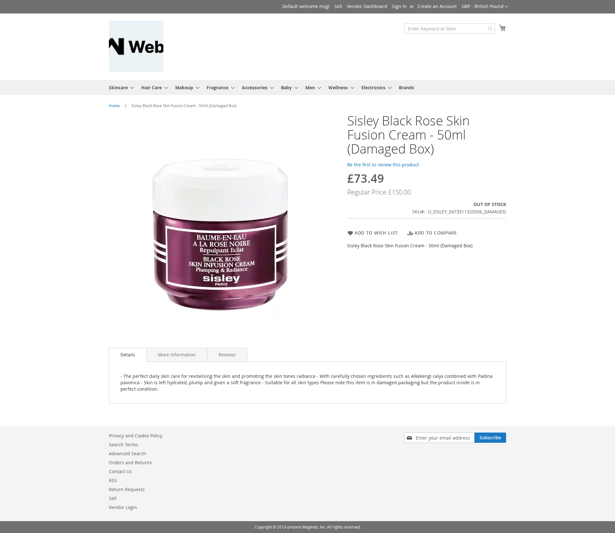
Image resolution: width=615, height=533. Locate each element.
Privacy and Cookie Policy (135, 436)
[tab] (128, 355)
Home (114, 105)
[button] (485, 6)
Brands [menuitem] (406, 87)
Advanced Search (127, 453)
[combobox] (449, 28)
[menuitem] (119, 87)
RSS (113, 480)
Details (127, 355)
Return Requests (127, 489)
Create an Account (437, 6)
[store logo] (136, 46)
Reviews (227, 355)
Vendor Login (123, 507)
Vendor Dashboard (367, 6)
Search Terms (123, 445)
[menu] (307, 87)
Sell (338, 6)
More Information (177, 355)
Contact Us (120, 471)
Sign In (399, 6)
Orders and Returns (130, 462)
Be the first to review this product (383, 165)
